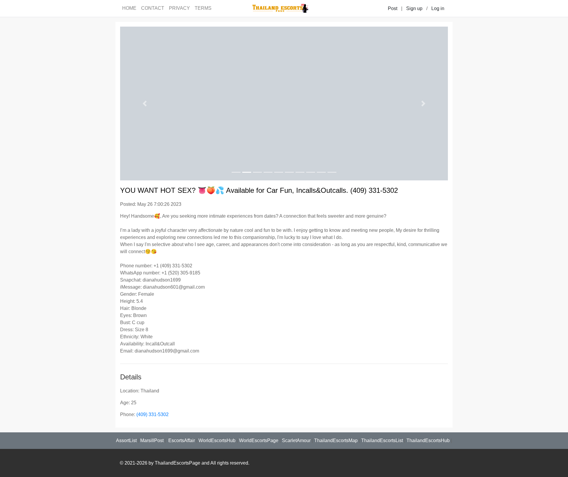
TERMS (203, 8)
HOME (129, 8)
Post (392, 8)
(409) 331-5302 (152, 414)
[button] (144, 103)
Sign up (414, 8)
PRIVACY (179, 8)
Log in (437, 8)
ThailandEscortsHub (428, 440)
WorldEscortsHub (217, 440)
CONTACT (152, 8)
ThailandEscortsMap (336, 440)
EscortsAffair (181, 440)
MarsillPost (152, 440)
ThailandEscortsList (382, 440)
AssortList (126, 440)
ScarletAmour (296, 440)
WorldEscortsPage (258, 440)
